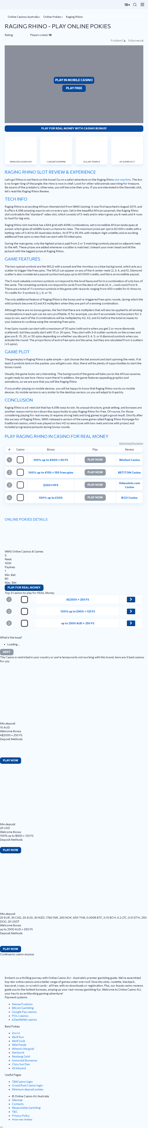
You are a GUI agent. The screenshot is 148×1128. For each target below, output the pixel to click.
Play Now (95, 459)
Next (7, 651)
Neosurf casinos (22, 1004)
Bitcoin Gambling (23, 1007)
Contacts (18, 1104)
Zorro (16, 1033)
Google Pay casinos (24, 1011)
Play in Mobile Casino (74, 80)
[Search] (135, 4)
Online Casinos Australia (23, 16)
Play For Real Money (24, 587)
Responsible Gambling (26, 1107)
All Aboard (19, 1068)
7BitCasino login (22, 1081)
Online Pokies (52, 16)
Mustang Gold (21, 1056)
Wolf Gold (18, 1041)
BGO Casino (129, 497)
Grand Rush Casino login (27, 1085)
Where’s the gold (23, 1048)
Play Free (74, 88)
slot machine (122, 179)
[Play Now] (131, 599)
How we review (22, 1119)
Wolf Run (18, 1037)
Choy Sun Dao (21, 1064)
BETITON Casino (129, 472)
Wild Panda (19, 1044)
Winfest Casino (129, 459)
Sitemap (17, 1100)
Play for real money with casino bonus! (74, 128)
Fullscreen (134, 40)
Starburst (18, 1052)
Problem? (117, 40)
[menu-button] (141, 4)
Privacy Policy (21, 1115)
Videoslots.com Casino (129, 485)
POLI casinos (20, 1015)
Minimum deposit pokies (27, 1089)
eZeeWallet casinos (24, 1019)
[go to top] (1, 1127)
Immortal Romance (24, 1060)
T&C (15, 1111)
